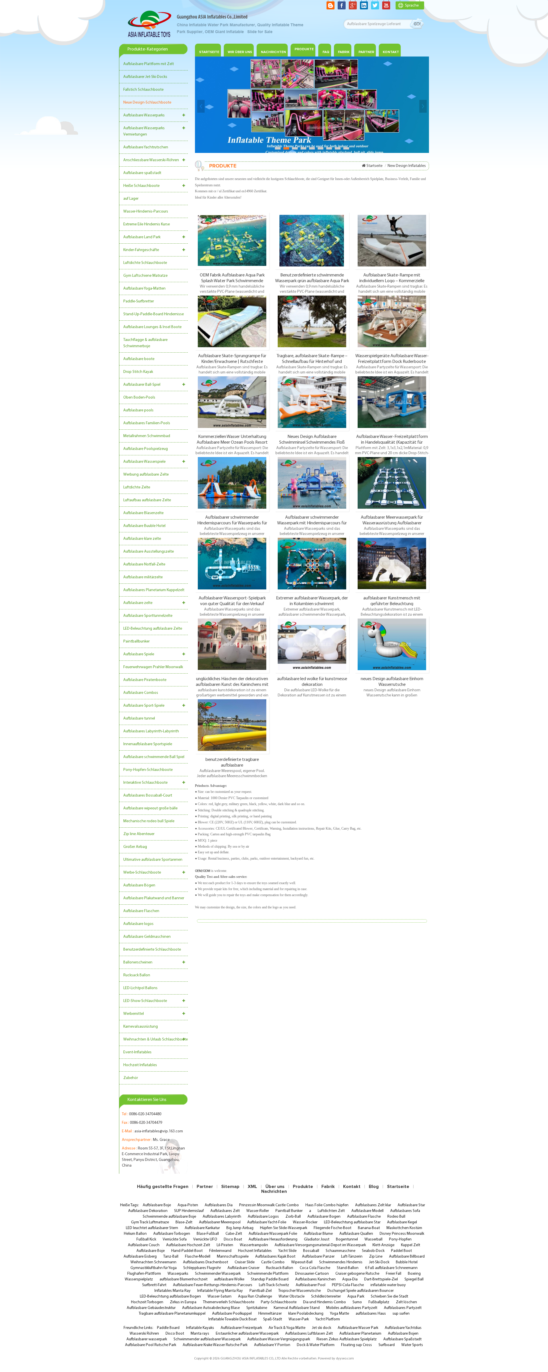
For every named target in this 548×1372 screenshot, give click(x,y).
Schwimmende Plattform (268, 1274)
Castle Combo (273, 1262)
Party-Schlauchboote (279, 1302)
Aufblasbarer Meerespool (220, 1222)
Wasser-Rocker (305, 1222)
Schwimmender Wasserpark (218, 1274)
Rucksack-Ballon (279, 1268)
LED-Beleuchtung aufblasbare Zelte (152, 629)
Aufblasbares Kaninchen (315, 1279)
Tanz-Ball (170, 1256)
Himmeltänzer (270, 1314)
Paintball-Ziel (260, 1291)
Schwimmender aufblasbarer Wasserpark (207, 1339)
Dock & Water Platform (316, 1345)
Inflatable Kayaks (200, 1328)
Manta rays (200, 1333)
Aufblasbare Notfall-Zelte (144, 564)
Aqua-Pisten (188, 1205)
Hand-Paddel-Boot (187, 1251)
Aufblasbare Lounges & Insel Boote (152, 327)
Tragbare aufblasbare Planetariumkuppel (172, 1314)
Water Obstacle (292, 1296)
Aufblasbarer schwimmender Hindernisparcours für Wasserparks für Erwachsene (232, 520)
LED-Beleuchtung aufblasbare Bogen (170, 1296)
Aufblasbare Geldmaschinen (147, 937)
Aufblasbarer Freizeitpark (241, 1328)
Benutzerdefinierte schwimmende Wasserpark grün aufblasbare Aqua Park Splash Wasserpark (312, 278)
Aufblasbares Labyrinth (222, 1217)
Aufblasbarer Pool (310, 1285)
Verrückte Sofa (175, 1239)
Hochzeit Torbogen (147, 1302)
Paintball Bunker (289, 1211)
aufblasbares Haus (371, 1314)
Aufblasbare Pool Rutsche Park (150, 1345)
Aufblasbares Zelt (225, 1211)
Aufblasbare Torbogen (171, 1234)
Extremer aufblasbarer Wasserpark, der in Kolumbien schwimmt (312, 601)
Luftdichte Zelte (136, 487)
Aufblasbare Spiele (138, 654)
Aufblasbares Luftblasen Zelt (309, 1333)
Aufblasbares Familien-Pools (146, 423)
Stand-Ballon (347, 1268)
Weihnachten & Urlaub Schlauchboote (155, 1039)
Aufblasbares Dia (219, 1205)
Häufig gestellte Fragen (162, 1186)
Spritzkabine (256, 1308)
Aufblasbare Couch (144, 1245)
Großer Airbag (135, 847)
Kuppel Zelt (410, 1245)
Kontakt (391, 52)
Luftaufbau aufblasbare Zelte (147, 500)
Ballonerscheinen (137, 962)
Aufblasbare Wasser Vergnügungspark (278, 1339)
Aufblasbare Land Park (141, 237)
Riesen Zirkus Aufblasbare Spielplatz (347, 1339)
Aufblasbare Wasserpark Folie (273, 1234)
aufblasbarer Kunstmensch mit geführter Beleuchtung (391, 601)
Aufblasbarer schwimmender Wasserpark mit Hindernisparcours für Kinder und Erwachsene (312, 520)
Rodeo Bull (396, 1217)
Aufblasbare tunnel (139, 718)
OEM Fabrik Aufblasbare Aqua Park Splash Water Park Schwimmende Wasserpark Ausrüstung (232, 278)
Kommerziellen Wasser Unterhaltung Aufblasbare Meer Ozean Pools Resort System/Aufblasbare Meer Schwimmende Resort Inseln (232, 439)
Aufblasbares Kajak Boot (275, 1256)
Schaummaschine (340, 1251)
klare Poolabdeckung (305, 1314)
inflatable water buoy (388, 1285)
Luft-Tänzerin (351, 1256)
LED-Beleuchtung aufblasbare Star (352, 1222)
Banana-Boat (369, 1228)
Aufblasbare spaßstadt (142, 173)
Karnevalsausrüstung (140, 1027)
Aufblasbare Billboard (407, 1256)
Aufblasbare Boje (157, 1205)
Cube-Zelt (233, 1234)
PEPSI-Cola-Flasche (348, 1285)
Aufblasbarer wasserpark (146, 1339)
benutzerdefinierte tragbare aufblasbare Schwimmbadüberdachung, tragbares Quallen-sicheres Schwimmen (232, 762)
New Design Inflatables (407, 166)
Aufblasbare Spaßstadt (402, 1339)
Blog (374, 1186)
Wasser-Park (299, 1319)
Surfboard (386, 1345)
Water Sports (412, 1345)
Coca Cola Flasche (315, 1268)
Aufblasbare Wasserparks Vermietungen (144, 131)
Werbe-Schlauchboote (142, 872)
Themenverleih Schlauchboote (228, 1302)
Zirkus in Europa (183, 1302)
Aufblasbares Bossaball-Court (147, 795)
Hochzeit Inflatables (140, 1065)
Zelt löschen (406, 1302)
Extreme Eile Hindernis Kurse (146, 224)
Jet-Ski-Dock (379, 1262)
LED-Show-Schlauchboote (145, 1001)
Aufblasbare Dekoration (148, 1211)
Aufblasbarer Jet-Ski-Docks (145, 77)
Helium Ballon (135, 1234)
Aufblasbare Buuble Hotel (144, 526)
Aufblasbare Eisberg (140, 1256)
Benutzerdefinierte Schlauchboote (152, 949)
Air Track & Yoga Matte (287, 1328)
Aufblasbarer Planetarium (360, 1333)
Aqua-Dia (350, 1279)
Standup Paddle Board (270, 1279)
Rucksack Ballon (136, 975)
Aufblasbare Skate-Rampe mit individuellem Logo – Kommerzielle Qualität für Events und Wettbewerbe (392, 278)
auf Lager (130, 199)
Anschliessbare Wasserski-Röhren (151, 160)
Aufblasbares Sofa (405, 1211)
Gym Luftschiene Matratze (145, 276)
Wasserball (373, 1239)
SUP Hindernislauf (189, 1211)
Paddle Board (168, 1328)
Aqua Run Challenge (255, 1296)
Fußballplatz (378, 1302)
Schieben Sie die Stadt (389, 1296)
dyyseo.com (345, 1358)
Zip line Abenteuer (138, 834)
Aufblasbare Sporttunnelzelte (147, 616)
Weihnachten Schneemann (153, 1262)
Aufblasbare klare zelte (142, 539)
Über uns (275, 1186)
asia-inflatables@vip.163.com (158, 1131)
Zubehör (130, 1078)
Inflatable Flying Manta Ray (220, 1291)
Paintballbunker (136, 641)
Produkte (304, 49)
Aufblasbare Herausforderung (273, 1239)
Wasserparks (178, 1274)
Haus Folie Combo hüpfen (326, 1205)
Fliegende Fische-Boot (332, 1228)
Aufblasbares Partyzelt (403, 1308)
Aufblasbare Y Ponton (272, 1345)
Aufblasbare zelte (137, 603)
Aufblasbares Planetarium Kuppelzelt (153, 590)
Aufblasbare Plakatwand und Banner (153, 898)
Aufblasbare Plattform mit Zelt (148, 64)
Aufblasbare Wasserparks (144, 115)
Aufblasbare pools (138, 410)
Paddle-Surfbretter (138, 301)
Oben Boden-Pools (139, 397)
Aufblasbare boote (138, 359)
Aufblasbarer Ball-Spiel (141, 385)
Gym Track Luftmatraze (150, 1222)
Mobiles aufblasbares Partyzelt (351, 1308)
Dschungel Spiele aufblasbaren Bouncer (360, 1291)
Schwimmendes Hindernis (340, 1262)
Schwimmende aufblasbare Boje (169, 1217)
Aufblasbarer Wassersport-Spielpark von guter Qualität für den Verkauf (232, 601)
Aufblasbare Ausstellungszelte (148, 551)
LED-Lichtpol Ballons (140, 988)
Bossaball (311, 1251)
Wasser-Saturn (219, 1296)
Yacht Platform (327, 1319)
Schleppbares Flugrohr (202, 1268)
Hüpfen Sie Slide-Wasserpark (283, 1228)
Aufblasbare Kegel (402, 1222)
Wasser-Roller (257, 1211)
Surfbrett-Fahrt (154, 1285)
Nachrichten (273, 52)
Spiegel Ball (414, 1279)
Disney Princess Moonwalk (402, 1234)
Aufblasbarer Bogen (324, 1217)
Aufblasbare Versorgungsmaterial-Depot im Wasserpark (320, 1245)
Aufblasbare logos (138, 924)
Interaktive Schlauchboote (145, 783)
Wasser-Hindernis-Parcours (145, 211)
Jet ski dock (321, 1328)
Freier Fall (393, 1274)
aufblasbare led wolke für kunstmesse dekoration (312, 681)
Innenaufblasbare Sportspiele (147, 744)
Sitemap (230, 1186)
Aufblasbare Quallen (356, 1234)
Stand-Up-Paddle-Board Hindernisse (153, 314)
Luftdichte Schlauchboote (145, 263)
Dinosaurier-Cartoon (312, 1274)
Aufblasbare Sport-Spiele (143, 706)
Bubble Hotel (407, 1262)
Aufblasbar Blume (318, 1234)
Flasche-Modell (197, 1256)
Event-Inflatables (137, 1052)
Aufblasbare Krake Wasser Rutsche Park (215, 1345)
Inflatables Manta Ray (172, 1291)
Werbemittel (133, 1014)
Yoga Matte (339, 1314)
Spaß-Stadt (272, 1319)
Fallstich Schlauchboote (143, 90)
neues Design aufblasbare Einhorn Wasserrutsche (392, 681)
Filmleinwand (220, 1251)
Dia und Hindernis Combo (324, 1302)
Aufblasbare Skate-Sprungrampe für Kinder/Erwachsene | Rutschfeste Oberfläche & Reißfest (232, 358)
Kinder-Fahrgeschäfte (141, 250)
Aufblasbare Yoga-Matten (144, 288)
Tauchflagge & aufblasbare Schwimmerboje (145, 343)
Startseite (209, 52)
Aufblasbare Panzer (318, 1256)
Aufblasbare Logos (263, 1217)
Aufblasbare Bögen (139, 885)
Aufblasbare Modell (367, 1211)
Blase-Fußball (208, 1234)
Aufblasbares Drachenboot (205, 1262)
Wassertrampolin (254, 1245)
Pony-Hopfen (400, 1239)
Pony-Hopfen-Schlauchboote (148, 770)
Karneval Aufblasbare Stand (297, 1308)
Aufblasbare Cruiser (243, 1268)
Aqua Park (355, 1296)
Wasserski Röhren (144, 1333)
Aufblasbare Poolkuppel (232, 1314)
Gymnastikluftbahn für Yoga (153, 1268)
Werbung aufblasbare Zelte (146, 474)
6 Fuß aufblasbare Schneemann (391, 1268)
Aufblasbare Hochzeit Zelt (188, 1245)
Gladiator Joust (316, 1239)
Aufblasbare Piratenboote (144, 680)
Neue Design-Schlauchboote (147, 102)
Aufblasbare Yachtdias (403, 1328)
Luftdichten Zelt (331, 1211)
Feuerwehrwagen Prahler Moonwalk (153, 667)
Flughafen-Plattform (144, 1274)
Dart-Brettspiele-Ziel (381, 1279)
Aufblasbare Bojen (403, 1333)
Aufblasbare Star (411, 1205)
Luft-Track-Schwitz (274, 1285)
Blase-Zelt (184, 1222)
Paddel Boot (401, 1251)
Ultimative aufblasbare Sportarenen (152, 860)
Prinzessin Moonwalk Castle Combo (269, 1205)
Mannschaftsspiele (233, 1256)
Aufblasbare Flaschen (141, 911)
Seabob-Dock (373, 1251)
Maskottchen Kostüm (404, 1228)
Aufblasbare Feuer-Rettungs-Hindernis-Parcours (212, 1285)
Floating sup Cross (356, 1345)
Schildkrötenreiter (326, 1296)
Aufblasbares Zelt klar (373, 1205)
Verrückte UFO (205, 1239)
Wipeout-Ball (302, 1262)
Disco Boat (233, 1239)
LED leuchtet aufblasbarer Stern (152, 1228)
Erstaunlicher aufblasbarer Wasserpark (247, 1333)
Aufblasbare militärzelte (143, 577)
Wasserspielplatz (139, 1279)
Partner (366, 52)
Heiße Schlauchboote (141, 186)
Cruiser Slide (245, 1262)
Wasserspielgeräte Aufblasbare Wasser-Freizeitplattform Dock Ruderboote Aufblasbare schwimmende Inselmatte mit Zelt (392, 358)
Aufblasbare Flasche (364, 1217)
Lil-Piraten (225, 1245)
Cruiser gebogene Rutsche (357, 1274)
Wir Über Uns (240, 52)
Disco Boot (175, 1333)
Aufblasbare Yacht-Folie (266, 1222)
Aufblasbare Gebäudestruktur (151, 1308)
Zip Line (375, 1256)
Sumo (357, 1302)
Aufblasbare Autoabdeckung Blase (211, 1308)
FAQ (326, 52)
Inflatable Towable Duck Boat (232, 1319)
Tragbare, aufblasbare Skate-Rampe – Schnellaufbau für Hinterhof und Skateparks (312, 358)
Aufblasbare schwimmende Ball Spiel (153, 757)
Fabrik (344, 52)
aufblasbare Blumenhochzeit (183, 1279)
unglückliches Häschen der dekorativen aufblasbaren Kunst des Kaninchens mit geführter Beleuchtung (232, 681)
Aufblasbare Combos (140, 693)
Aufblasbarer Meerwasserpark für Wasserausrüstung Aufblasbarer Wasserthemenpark (392, 520)
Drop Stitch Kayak (138, 372)
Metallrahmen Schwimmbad (146, 436)
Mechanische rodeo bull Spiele (148, 821)
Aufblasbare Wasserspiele (144, 462)
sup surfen (401, 1314)
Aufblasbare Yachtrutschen (145, 147)
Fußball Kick (146, 1239)
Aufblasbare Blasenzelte (143, 513)
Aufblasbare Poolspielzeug (145, 449)
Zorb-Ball (293, 1217)
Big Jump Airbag (239, 1228)
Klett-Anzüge (383, 1245)
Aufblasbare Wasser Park (358, 1328)
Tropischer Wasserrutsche (299, 1291)
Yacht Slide (287, 1251)
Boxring (414, 1274)
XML (252, 1186)
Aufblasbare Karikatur (202, 1228)
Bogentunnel (347, 1239)
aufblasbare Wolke (229, 1279)
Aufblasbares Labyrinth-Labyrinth (151, 731)
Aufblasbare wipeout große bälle (150, 808)
